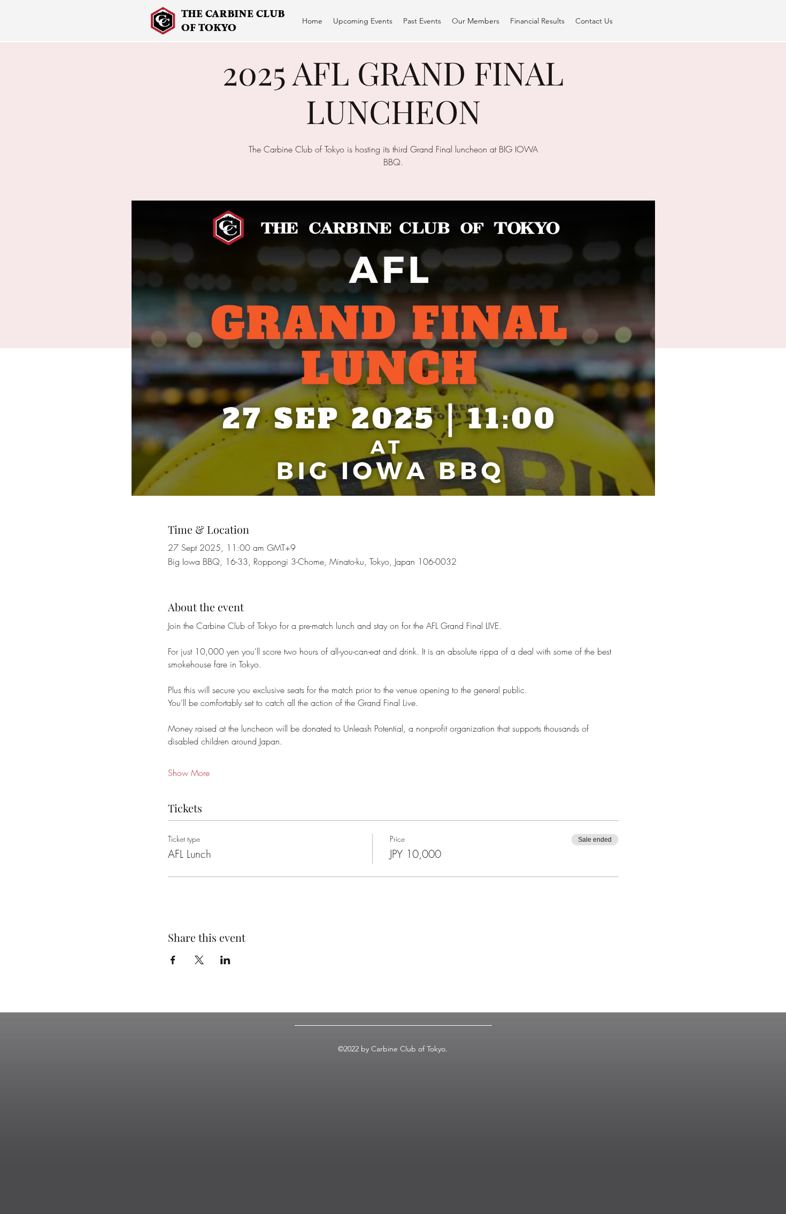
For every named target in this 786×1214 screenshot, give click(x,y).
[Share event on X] (199, 960)
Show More (189, 773)
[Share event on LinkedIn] (225, 960)
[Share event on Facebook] (173, 960)
